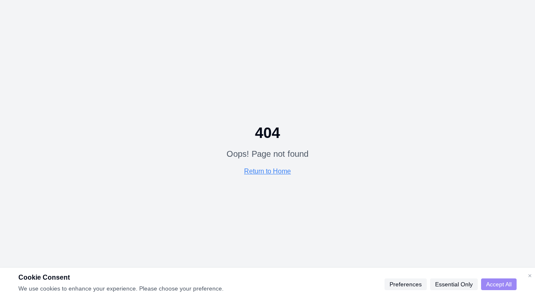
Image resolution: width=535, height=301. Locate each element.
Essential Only (454, 284)
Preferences (406, 284)
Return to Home (267, 171)
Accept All (499, 284)
